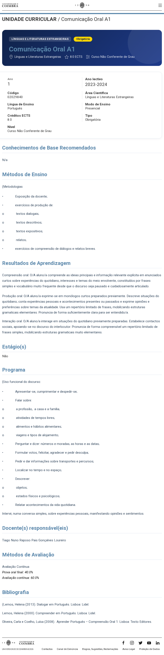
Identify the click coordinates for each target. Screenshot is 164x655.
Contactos (47, 649)
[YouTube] (149, 643)
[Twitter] (140, 643)
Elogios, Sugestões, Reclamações (100, 649)
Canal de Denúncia (67, 649)
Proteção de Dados (149, 649)
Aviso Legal (128, 649)
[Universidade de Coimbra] (10, 5)
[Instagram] (132, 643)
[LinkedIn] (157, 643)
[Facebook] (123, 643)
